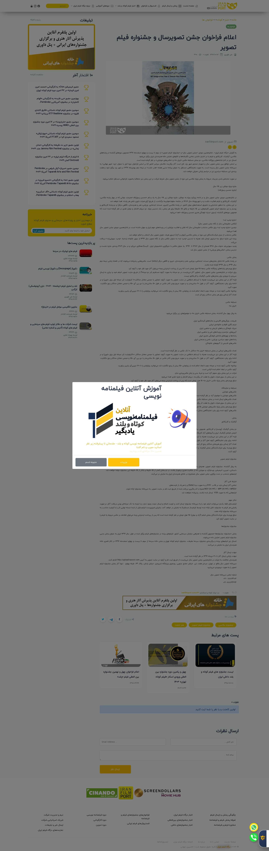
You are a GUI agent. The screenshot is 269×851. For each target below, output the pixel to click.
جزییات (123, 462)
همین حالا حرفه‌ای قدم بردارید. (145, 451)
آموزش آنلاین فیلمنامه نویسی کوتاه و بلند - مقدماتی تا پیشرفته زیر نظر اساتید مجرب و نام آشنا (123, 445)
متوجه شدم (91, 462)
